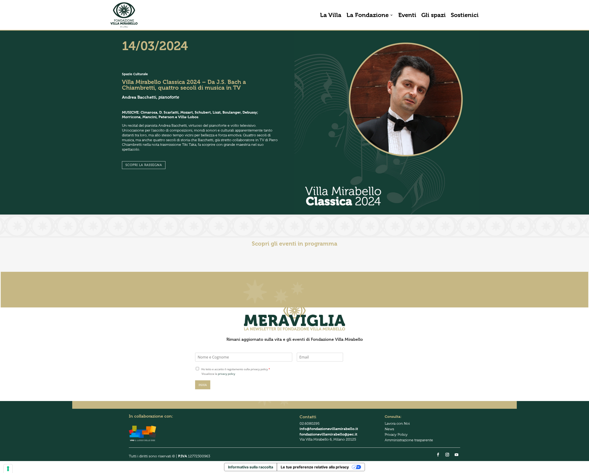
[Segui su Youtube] (456, 454)
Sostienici (465, 14)
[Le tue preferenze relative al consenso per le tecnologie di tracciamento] (8, 468)
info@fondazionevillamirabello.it (329, 429)
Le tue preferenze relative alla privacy (315, 467)
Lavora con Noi (397, 423)
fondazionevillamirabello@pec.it (328, 434)
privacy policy (226, 374)
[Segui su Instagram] (447, 454)
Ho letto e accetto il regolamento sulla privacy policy (235, 369)
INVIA (203, 385)
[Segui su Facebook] (438, 454)
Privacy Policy (396, 435)
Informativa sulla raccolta (250, 467)
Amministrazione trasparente (409, 440)
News (389, 429)
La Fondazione (367, 14)
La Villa (330, 14)
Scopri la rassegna (143, 165)
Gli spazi (433, 14)
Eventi (407, 14)
